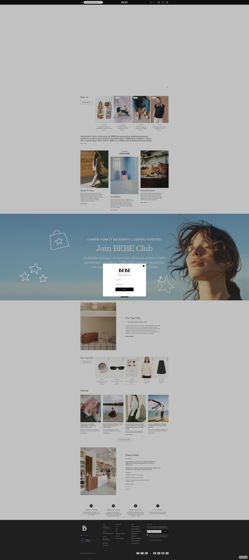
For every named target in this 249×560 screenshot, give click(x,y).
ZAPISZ (124, 289)
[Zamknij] (144, 266)
